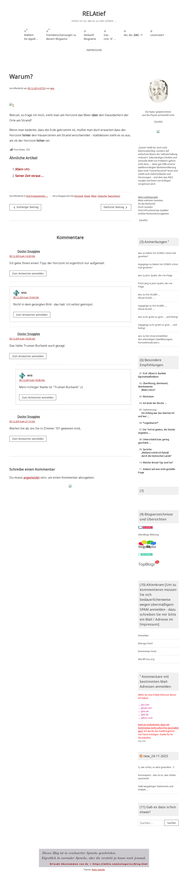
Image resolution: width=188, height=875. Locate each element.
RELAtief (94, 13)
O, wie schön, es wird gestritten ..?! (156, 767)
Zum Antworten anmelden (28, 273)
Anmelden (143, 635)
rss (140, 741)
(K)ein (22, 169)
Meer (93, 196)
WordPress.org (146, 659)
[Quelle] (158, 121)
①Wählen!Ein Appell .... (31, 34)
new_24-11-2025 (155, 756)
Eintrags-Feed (145, 643)
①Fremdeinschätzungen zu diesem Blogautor (61, 34)
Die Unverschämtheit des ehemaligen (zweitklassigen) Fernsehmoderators (155, 339)
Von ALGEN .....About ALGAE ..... (149, 296)
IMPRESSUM (94, 50)
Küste (87, 196)
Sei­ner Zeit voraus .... (29, 176)
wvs (52, 88)
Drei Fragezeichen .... (37, 196)
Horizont (78, 196)
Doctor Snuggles (28, 251)
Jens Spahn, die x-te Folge (159, 275)
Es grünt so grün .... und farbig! (162, 316)
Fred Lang (143, 283)
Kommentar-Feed (147, 651)
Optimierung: (156, 413)
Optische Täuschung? (108, 196)
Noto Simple (98, 869)
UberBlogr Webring (148, 534)
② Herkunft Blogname (90, 35)
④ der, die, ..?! (133, 35)
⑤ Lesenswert (157, 33)
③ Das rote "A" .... (110, 35)
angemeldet (31, 477)
